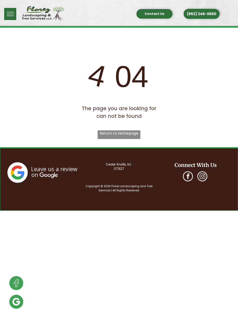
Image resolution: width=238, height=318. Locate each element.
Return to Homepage (119, 133)
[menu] (10, 14)
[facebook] (188, 177)
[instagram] (202, 177)
